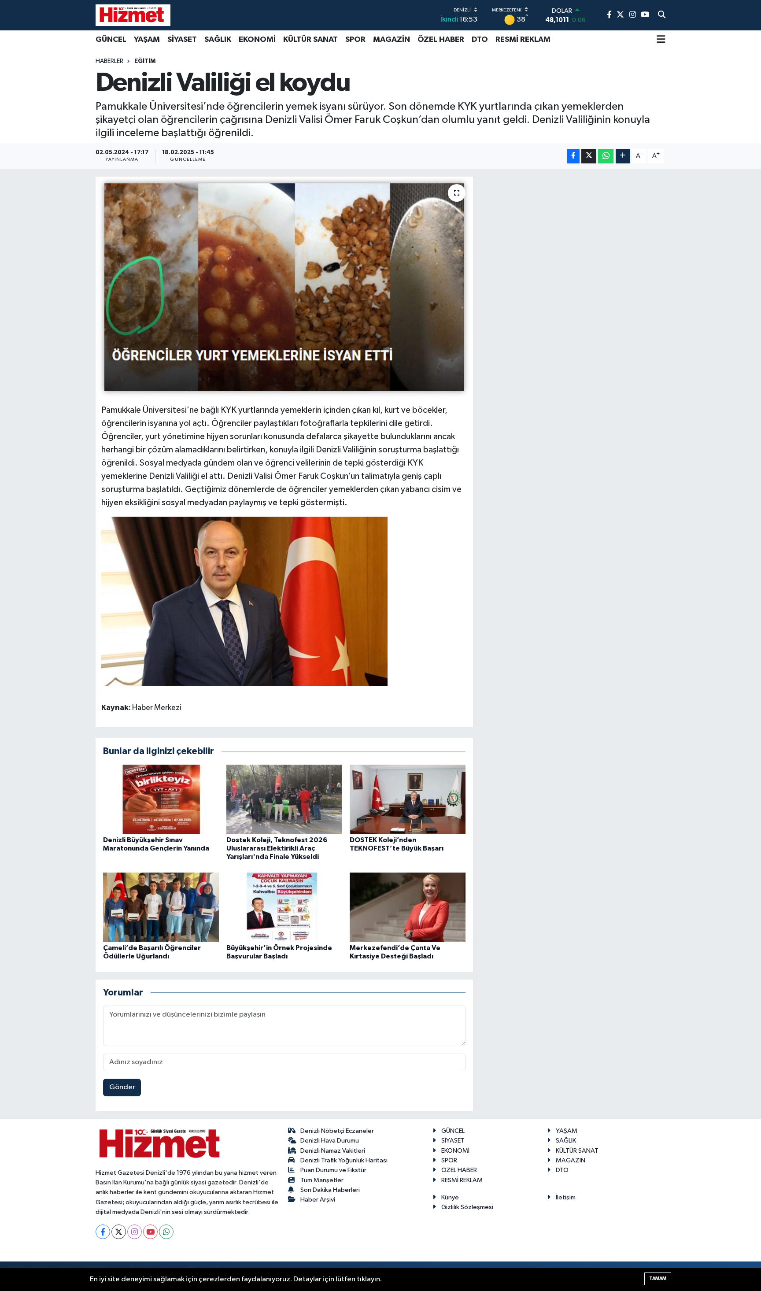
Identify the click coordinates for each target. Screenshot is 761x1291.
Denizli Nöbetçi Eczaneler (337, 1131)
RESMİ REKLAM (522, 40)
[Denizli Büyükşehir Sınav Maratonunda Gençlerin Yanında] (161, 799)
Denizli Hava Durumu (329, 1140)
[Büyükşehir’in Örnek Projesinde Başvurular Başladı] (284, 907)
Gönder (122, 1087)
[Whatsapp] (166, 1231)
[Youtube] (150, 1231)
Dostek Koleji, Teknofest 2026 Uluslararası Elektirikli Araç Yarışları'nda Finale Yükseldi (276, 848)
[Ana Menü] (661, 40)
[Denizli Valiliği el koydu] (284, 287)
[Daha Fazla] (623, 156)
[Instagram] (134, 1231)
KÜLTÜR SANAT (310, 40)
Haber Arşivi (317, 1199)
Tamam (657, 1278)
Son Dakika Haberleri (330, 1190)
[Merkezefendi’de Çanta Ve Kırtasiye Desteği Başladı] (407, 907)
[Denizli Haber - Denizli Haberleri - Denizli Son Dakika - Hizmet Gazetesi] (133, 15)
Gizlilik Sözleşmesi (467, 1207)
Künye (450, 1197)
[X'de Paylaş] (588, 156)
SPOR (355, 40)
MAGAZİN (391, 40)
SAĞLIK (217, 40)
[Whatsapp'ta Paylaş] (605, 156)
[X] (118, 1231)
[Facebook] (103, 1231)
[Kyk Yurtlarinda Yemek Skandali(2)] (244, 600)
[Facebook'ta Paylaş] (573, 156)
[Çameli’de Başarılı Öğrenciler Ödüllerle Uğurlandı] (161, 907)
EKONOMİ (257, 40)
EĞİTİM (144, 61)
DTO (480, 40)
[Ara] (661, 15)
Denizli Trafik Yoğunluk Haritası (344, 1160)
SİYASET (182, 40)
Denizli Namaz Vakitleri (332, 1150)
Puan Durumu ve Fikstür (333, 1170)
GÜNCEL (111, 40)
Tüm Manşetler (322, 1180)
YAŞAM (147, 40)
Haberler (109, 61)
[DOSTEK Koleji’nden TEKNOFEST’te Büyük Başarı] (407, 799)
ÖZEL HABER (440, 40)
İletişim (566, 1197)
